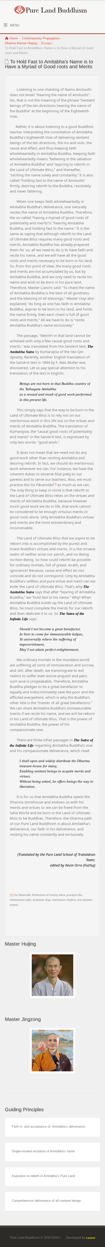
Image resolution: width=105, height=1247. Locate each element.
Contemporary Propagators (41, 38)
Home (14, 38)
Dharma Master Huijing (21, 43)
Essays (46, 43)
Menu (14, 25)
